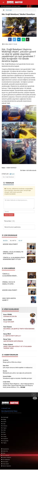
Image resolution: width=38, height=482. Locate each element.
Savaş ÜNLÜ (7, 334)
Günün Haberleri (7, 466)
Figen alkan (6, 365)
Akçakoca (5, 438)
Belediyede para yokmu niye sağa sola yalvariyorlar (17, 373)
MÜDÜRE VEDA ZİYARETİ (10, 244)
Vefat (4, 430)
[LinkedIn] (19, 39)
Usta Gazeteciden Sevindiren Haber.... (12, 6)
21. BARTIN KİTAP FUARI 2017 (12, 336)
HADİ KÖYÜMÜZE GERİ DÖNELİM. (13, 341)
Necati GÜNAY (7, 320)
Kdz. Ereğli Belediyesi (8, 177)
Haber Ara (5, 451)
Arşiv (4, 453)
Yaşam (4, 428)
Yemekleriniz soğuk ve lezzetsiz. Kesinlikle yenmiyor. (17, 378)
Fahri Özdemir (7, 327)
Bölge (4, 419)
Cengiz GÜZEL (6, 381)
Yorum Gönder (9, 215)
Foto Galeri (5, 461)
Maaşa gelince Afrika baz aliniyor (12, 362)
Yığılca (4, 442)
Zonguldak (5, 440)
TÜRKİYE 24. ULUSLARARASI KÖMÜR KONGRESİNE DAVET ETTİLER (14, 258)
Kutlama (5, 425)
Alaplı (4, 434)
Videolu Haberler (7, 457)
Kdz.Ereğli (9, 10)
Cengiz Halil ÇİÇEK (8, 322)
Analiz (4, 421)
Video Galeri (6, 463)
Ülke (4, 423)
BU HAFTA (13, 240)
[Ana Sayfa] (10, 403)
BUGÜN (5, 240)
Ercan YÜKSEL (7, 314)
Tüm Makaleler (6, 459)
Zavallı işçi (5, 360)
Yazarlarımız (6, 449)
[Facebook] (10, 39)
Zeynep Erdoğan (7, 376)
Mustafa (5, 371)
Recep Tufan (7, 339)
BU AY (20, 240)
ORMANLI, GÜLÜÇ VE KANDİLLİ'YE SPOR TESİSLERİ (8, 284)
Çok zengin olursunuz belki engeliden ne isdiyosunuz (17, 367)
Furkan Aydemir (8, 344)
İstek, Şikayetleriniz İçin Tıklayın (9, 411)
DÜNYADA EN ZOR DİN (10, 316)
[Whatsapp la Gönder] (23, 39)
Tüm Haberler (6, 455)
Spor (4, 432)
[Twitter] (14, 39)
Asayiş (4, 436)
